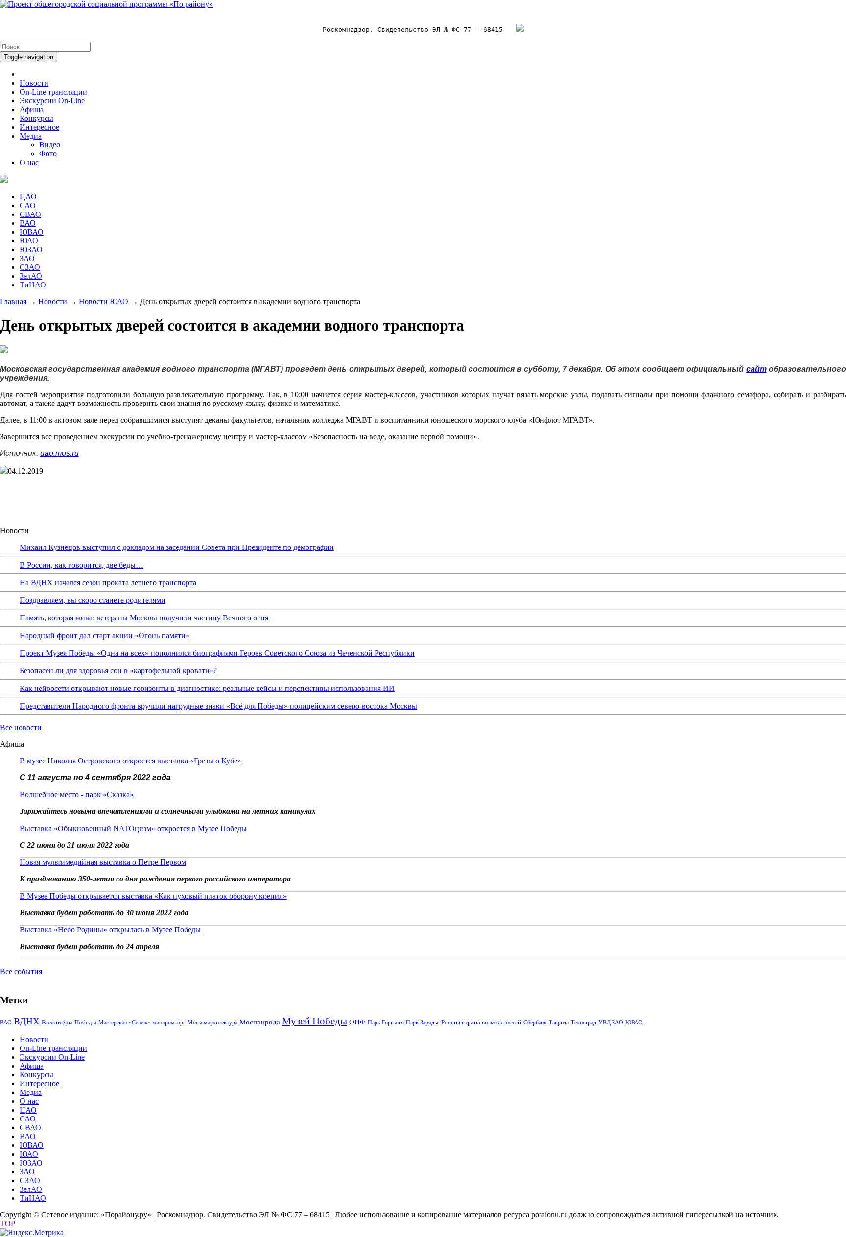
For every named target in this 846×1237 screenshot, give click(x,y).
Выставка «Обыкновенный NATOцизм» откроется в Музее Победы (133, 828)
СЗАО (30, 267)
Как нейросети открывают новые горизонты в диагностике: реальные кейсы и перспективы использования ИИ (207, 688)
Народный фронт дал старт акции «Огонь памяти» (104, 635)
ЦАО (28, 196)
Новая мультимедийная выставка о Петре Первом (103, 862)
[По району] (106, 4)
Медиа (31, 136)
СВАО (30, 214)
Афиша (32, 109)
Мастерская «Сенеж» (124, 1022)
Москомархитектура (212, 1022)
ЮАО (29, 241)
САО (28, 205)
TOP (7, 1223)
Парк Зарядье (422, 1022)
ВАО (28, 223)
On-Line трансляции (53, 92)
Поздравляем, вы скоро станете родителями (92, 600)
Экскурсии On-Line (52, 100)
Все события (21, 971)
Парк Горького (386, 1022)
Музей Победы (314, 1021)
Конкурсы (36, 118)
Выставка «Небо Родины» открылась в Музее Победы (110, 930)
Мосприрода (259, 1022)
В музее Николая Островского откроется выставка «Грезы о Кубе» (130, 761)
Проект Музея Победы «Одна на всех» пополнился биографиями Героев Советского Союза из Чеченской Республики (217, 653)
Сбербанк (535, 1022)
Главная (13, 301)
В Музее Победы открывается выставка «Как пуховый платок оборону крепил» (153, 896)
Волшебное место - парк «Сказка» (77, 794)
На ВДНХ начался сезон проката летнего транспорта (108, 582)
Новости (34, 83)
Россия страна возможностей (481, 1022)
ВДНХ (27, 1021)
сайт (756, 369)
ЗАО (27, 258)
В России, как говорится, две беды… (81, 565)
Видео (49, 145)
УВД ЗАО (610, 1022)
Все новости (21, 727)
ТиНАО (33, 285)
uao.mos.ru (59, 453)
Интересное (39, 127)
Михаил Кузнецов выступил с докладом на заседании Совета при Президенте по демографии (177, 547)
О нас (29, 162)
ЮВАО (32, 232)
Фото (48, 153)
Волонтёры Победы (69, 1022)
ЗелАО (31, 276)
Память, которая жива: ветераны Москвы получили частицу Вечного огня (144, 618)
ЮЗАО (31, 249)
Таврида (559, 1022)
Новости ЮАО (103, 301)
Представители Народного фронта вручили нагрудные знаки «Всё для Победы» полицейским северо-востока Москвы (218, 706)
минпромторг (169, 1022)
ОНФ (357, 1022)
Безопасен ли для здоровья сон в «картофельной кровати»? (118, 670)
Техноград (583, 1022)
